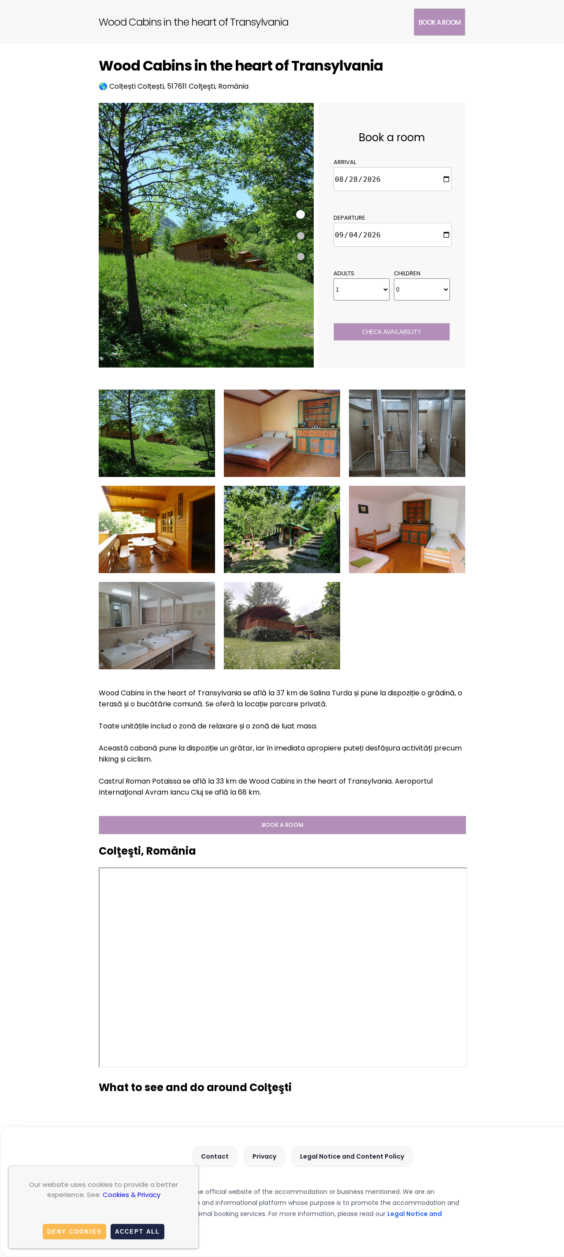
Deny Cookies (74, 1231)
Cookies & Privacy (131, 1194)
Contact (215, 1156)
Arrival (345, 162)
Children (407, 273)
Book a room (439, 22)
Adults (344, 273)
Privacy (264, 1156)
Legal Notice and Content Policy (352, 1156)
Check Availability (391, 332)
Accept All (137, 1231)
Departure (349, 218)
